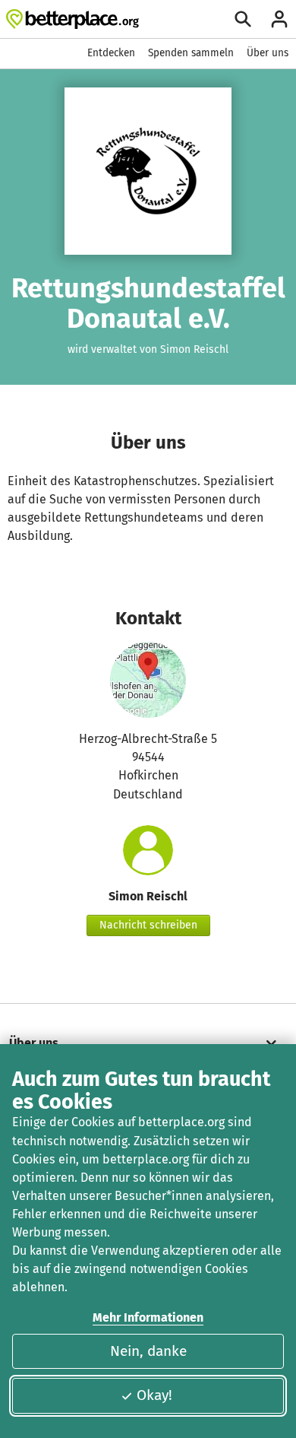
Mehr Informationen (148, 1317)
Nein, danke (148, 1351)
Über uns (267, 52)
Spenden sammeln (191, 52)
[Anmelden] (279, 19)
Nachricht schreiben (148, 925)
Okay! (154, 1395)
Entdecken (111, 52)
